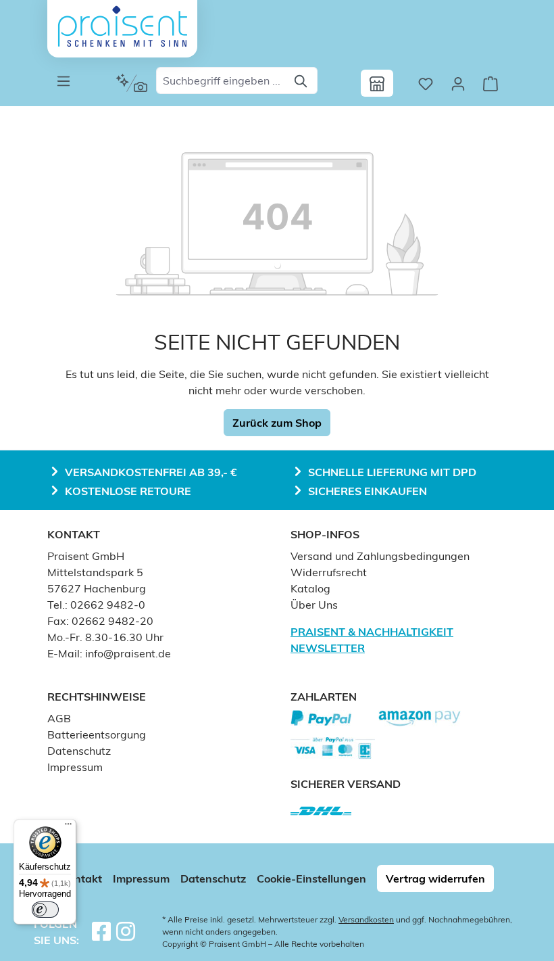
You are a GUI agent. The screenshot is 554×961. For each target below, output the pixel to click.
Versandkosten (366, 919)
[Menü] (63, 80)
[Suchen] (302, 80)
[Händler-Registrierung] (377, 83)
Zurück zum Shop (277, 422)
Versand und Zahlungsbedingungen (380, 556)
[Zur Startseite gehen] (122, 26)
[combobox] (221, 80)
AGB (59, 718)
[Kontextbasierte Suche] (131, 83)
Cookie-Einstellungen (311, 878)
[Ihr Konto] (458, 83)
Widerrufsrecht (329, 572)
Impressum (75, 767)
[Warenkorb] (490, 83)
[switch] (45, 909)
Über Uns (314, 604)
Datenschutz (79, 750)
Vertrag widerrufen (435, 878)
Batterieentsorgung (96, 734)
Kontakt (81, 878)
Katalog (310, 588)
